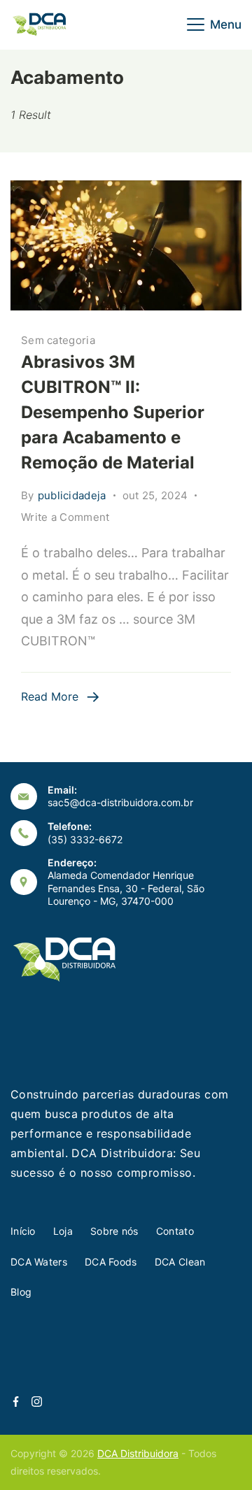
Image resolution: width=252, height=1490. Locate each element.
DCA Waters (38, 1262)
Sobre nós (114, 1231)
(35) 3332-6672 (85, 839)
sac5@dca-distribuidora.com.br (120, 802)
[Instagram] (36, 1401)
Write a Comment (65, 518)
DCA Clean (180, 1262)
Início (23, 1231)
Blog (20, 1292)
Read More (49, 696)
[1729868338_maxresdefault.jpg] (125, 245)
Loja (63, 1231)
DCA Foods (111, 1262)
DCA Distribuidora (137, 1453)
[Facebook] (15, 1401)
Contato (175, 1231)
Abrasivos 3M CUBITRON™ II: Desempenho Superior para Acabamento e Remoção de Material (112, 412)
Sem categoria (58, 340)
